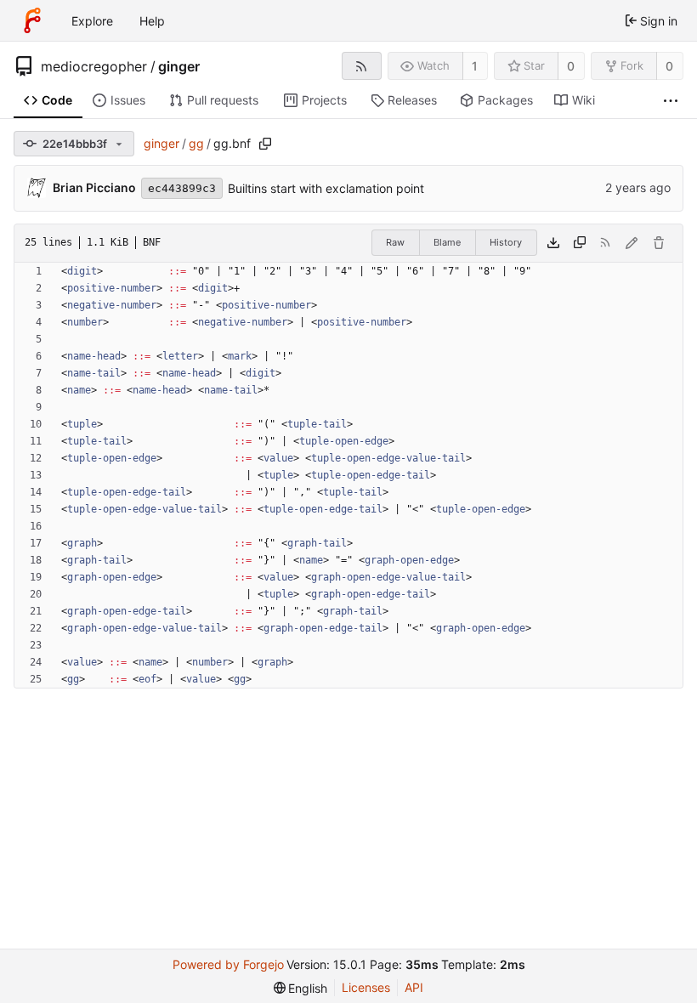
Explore (92, 21)
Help (152, 21)
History (506, 242)
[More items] (670, 100)
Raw (395, 242)
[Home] (32, 20)
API (414, 987)
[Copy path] (265, 144)
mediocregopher (94, 66)
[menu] (301, 988)
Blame (447, 242)
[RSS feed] (362, 66)
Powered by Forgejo (228, 964)
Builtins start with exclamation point (326, 188)
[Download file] (553, 243)
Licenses (366, 987)
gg (196, 143)
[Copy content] (579, 243)
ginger (179, 66)
